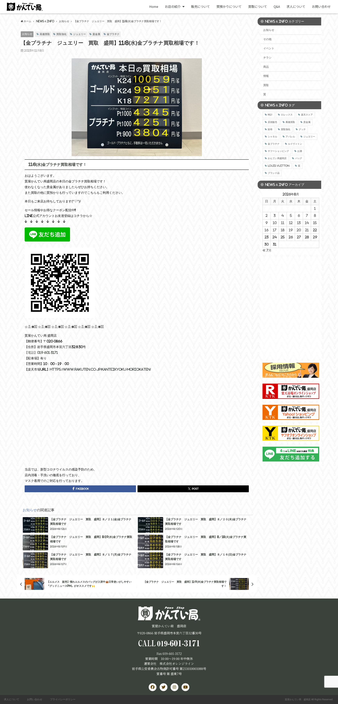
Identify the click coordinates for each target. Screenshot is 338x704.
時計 (270, 115)
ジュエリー (79, 34)
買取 (266, 85)
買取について (257, 6)
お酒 (299, 151)
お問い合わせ (321, 6)
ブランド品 (274, 173)
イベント (268, 48)
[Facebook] (152, 687)
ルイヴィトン (295, 144)
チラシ (267, 57)
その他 (267, 39)
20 (299, 230)
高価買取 (45, 34)
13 (299, 222)
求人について (296, 6)
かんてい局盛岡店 (277, 158)
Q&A (277, 6)
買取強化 (61, 34)
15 (315, 222)
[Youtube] (185, 687)
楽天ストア (307, 115)
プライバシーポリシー (63, 699)
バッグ (298, 158)
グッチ (302, 129)
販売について (200, 6)
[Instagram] (174, 687)
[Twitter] (163, 687)
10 (275, 222)
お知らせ (27, 34)
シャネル (272, 136)
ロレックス (287, 115)
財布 (270, 129)
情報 (266, 76)
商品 (266, 66)
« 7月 (266, 250)
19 (291, 230)
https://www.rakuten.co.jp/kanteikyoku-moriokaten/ (100, 369)
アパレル (290, 136)
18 (282, 230)
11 (282, 222)
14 (307, 222)
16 (266, 230)
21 (307, 230)
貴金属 (96, 34)
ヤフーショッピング (278, 151)
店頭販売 (272, 122)
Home (153, 6)
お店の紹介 (173, 6)
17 (274, 230)
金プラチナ (113, 34)
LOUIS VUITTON (278, 166)
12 (291, 222)
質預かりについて (229, 6)
